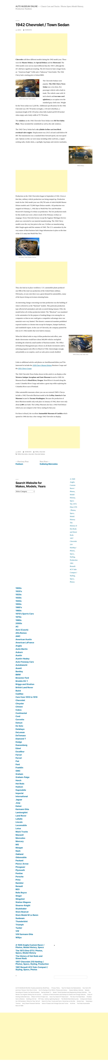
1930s (19, 598)
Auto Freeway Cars (25, 662)
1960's (19, 607)
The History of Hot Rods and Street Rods (73, 529)
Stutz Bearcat (22, 912)
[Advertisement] (41, 44)
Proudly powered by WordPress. (40, 988)
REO (18, 889)
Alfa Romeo (21, 633)
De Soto (19, 726)
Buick (18, 691)
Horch (18, 780)
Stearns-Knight (23, 905)
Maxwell (20, 835)
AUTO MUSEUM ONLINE (27, 6)
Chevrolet (42, 452)
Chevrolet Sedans (40, 454)
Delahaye (20, 729)
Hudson (19, 787)
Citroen (19, 706)
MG (17, 844)
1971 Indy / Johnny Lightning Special (48, 999)
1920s (19, 594)
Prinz (18, 880)
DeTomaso (21, 735)
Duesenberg (21, 745)
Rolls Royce (21, 892)
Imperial (19, 793)
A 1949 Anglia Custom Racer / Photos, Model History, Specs (30, 946)
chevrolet (31, 454)
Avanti (19, 668)
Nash (18, 851)
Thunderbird (22, 921)
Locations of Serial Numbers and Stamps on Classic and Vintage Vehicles (64, 994)
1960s (19, 610)
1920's (19, 591)
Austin (19, 655)
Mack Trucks (22, 832)
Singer (19, 896)
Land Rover (21, 816)
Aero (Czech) (22, 630)
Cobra (18, 710)
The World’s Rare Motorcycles (70, 999)
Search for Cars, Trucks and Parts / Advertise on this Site (58, 1001)
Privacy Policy (55, 988)
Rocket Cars (80, 1001)
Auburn (19, 652)
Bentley (19, 671)
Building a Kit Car (31, 999)
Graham (19, 774)
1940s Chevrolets (22, 454)
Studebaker (21, 908)
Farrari (19, 755)
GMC (18, 771)
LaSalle (19, 819)
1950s (19, 604)
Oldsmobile (21, 857)
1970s (18, 617)
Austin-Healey (22, 658)
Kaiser (19, 806)
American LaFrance (25, 642)
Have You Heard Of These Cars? (59, 997)
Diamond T (21, 739)
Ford (18, 764)
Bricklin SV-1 (22, 681)
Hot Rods (20, 783)
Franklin (19, 767)
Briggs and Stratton (25, 684)
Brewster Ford (22, 678)
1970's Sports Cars (25, 614)
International (22, 796)
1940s (37, 452)
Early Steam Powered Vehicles (31, 1003)
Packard (19, 860)
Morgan (19, 847)
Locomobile (21, 825)
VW (17, 931)
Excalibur (20, 751)
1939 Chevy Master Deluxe (42, 365)
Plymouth (20, 870)
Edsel (18, 748)
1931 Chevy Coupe (25, 368)
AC (17, 626)
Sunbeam (20, 918)
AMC (18, 636)
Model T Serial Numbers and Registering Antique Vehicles (70, 992)
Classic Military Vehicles (76, 990)
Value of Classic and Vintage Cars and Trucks (55, 1003)
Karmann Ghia (22, 809)
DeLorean (20, 732)
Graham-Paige (22, 777)
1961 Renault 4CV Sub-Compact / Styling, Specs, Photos (73, 572)
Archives (72, 1003)
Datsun (19, 723)
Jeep (18, 803)
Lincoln (19, 822)
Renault (19, 886)
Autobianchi (21, 665)
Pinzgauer (20, 867)
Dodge (19, 742)
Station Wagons (23, 902)
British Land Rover (24, 687)
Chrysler (20, 703)
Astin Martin (22, 649)
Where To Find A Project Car (39, 997)
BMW (18, 674)
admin (19, 30)
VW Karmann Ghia (24, 934)
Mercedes (20, 838)
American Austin (24, 639)
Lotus (18, 828)
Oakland (19, 854)
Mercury (20, 841)
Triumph (20, 924)
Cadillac (19, 694)
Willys (19, 937)
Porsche (19, 876)
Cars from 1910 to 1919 (26, 697)
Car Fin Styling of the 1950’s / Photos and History (53, 990)
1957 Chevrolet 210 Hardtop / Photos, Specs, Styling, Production (32, 962)
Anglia (19, 646)
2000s (19, 623)
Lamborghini (22, 812)
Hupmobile (21, 790)
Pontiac (19, 873)
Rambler (20, 883)
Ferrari (19, 758)
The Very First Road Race (77, 997)
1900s (19, 588)
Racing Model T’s (46, 992)
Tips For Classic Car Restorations (71, 988)
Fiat (17, 761)
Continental (21, 713)
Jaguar (19, 799)
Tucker (19, 928)
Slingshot (20, 899)
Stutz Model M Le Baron (27, 915)
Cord (18, 716)
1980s (19, 620)
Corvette (20, 719)
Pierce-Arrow (22, 864)
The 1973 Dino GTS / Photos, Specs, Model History (29, 951)
